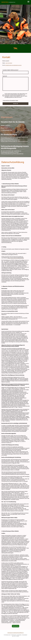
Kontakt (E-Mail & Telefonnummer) (10, 70)
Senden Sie (15, 103)
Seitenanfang (16, 626)
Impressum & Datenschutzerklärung (15, 632)
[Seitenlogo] (8, 3)
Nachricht (5, 76)
